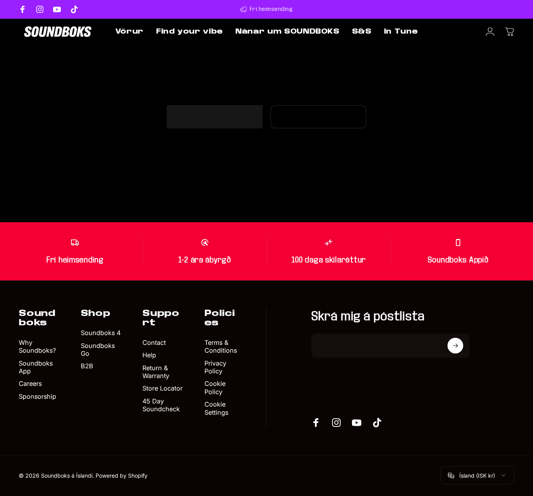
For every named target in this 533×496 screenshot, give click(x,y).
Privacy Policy (215, 367)
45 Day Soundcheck (161, 405)
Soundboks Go (98, 349)
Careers (30, 384)
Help (149, 355)
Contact (154, 342)
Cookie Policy (215, 388)
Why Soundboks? (37, 346)
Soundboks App (36, 367)
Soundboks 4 (101, 333)
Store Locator (162, 389)
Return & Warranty (155, 372)
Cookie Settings (216, 408)
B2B (87, 366)
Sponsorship (37, 396)
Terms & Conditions (220, 346)
